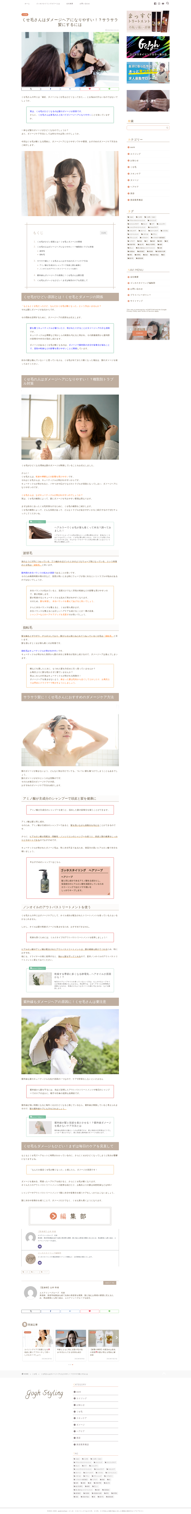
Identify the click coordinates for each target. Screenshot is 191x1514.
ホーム (27, 4)
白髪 (148, 100)
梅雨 (160, 244)
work (132, 147)
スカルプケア (154, 227)
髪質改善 (140, 258)
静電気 (138, 255)
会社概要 (69, 4)
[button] (148, 100)
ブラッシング (133, 237)
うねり (131, 217)
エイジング (135, 154)
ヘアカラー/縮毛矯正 (159, 237)
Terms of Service (147, 311)
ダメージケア (154, 231)
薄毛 (130, 255)
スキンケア (135, 174)
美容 (132, 193)
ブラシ (155, 234)
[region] (148, 100)
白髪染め (132, 251)
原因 (160, 241)
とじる (103, 233)
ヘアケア (45, 1272)
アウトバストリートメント (137, 220)
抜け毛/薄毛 (151, 244)
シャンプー (162, 224)
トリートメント (134, 234)
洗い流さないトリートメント (146, 248)
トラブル (165, 231)
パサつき (145, 234)
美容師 (151, 251)
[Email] (40, 1246)
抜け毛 (141, 244)
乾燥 (140, 241)
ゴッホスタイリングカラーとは (48, 4)
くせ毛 (25, 14)
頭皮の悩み (155, 255)
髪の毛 (131, 258)
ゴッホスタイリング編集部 (49, 1253)
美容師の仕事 (161, 251)
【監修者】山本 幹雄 (47, 1231)
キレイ (145, 224)
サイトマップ (136, 301)
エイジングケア (134, 224)
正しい (131, 248)
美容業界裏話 (136, 200)
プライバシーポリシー (140, 295)
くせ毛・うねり (150, 217)
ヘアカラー (145, 237)
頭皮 (146, 255)
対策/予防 (132, 244)
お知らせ (134, 160)
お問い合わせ (85, 4)
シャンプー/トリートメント (137, 227)
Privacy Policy (132, 311)
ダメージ (35, 1272)
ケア (153, 224)
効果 (153, 241)
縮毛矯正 (141, 251)
